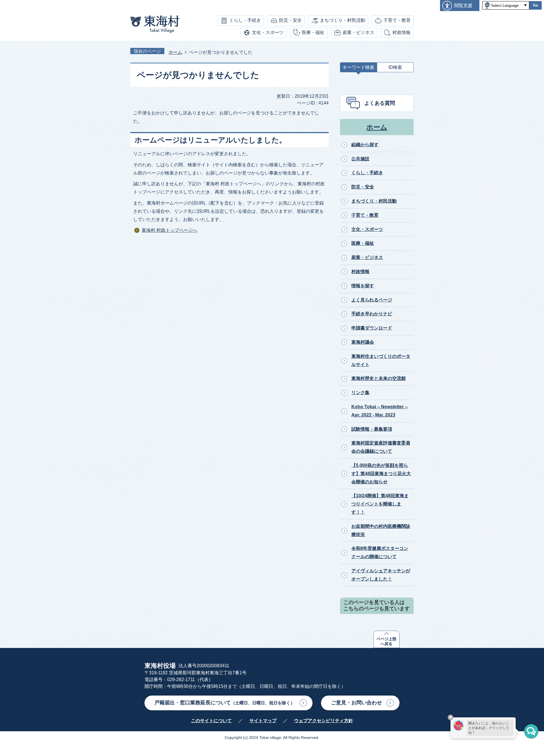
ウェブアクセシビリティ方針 (323, 720)
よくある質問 (379, 103)
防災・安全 (290, 20)
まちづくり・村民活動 (342, 20)
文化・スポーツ (268, 32)
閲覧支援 (463, 5)
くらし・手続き (245, 20)
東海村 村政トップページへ (169, 230)
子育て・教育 (397, 20)
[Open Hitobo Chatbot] (531, 731)
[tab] (358, 68)
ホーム (175, 52)
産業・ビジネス (358, 32)
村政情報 (401, 32)
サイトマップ (263, 720)
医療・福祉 (313, 32)
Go (535, 5)
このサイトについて (211, 720)
